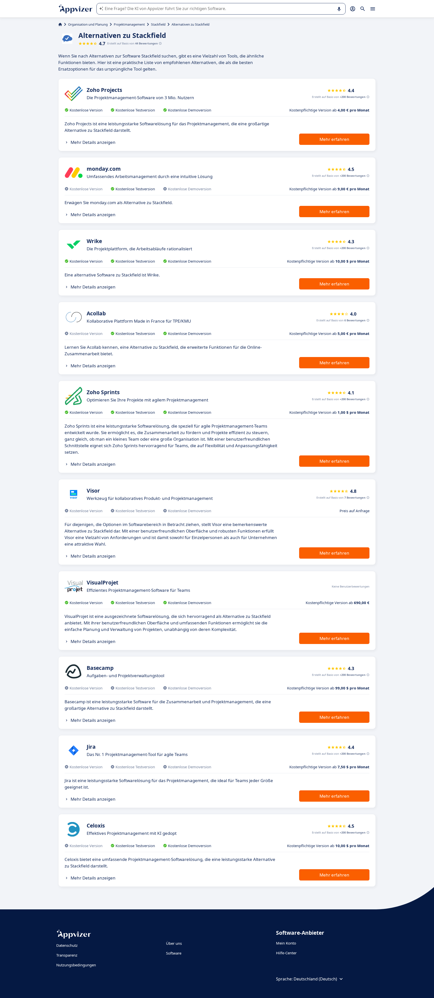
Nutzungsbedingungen (76, 964)
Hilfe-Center (286, 952)
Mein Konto (286, 943)
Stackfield (158, 24)
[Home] (60, 24)
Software (173, 953)
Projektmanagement (129, 24)
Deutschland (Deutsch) (315, 979)
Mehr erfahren (334, 139)
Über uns (174, 943)
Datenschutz (67, 945)
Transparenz (66, 955)
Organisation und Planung (88, 24)
